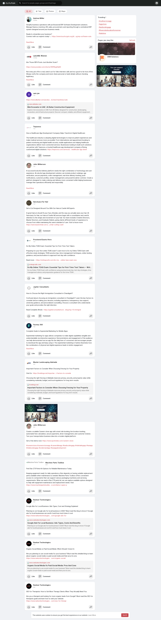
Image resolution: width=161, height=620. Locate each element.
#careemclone (31, 446)
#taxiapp (89, 446)
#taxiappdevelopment (58, 448)
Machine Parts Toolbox (54, 463)
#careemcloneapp (43, 446)
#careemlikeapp (56, 446)
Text (39, 11)
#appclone (102, 24)
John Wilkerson (39, 164)
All (30, 11)
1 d (34, 95)
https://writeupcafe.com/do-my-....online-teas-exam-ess (56, 260)
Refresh (132, 40)
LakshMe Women (40, 56)
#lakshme (102, 33)
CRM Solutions (113, 57)
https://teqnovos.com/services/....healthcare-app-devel (67, 150)
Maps (63, 11)
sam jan (36, 93)
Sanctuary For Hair (40, 202)
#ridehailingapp (80, 446)
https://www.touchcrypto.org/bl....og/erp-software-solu (71, 36)
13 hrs (35, 58)
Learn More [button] (92, 615)
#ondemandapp (44, 448)
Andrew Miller (38, 18)
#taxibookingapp (69, 446)
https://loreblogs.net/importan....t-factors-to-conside (52, 373)
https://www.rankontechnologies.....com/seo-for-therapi (46, 601)
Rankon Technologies (42, 500)
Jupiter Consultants (41, 287)
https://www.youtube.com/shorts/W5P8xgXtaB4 (43, 67)
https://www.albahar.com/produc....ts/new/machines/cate (47, 100)
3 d (46, 465)
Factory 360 (38, 325)
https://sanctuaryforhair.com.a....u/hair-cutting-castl (44, 225)
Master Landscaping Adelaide (45, 362)
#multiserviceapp (105, 21)
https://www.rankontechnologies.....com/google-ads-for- (46, 516)
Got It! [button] (125, 615)
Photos (51, 11)
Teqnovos (37, 127)
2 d (34, 364)
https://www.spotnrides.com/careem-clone (57, 441)
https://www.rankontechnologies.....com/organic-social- (46, 558)
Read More (30, 42)
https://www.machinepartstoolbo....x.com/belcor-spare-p (46, 485)
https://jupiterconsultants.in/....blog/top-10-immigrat (62, 310)
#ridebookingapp (32, 448)
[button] (40, 3)
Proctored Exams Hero (42, 240)
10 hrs (35, 20)
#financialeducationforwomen (110, 30)
